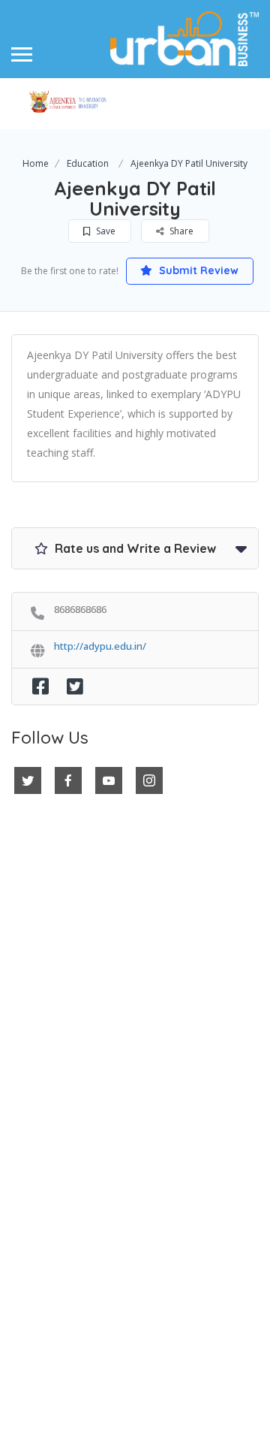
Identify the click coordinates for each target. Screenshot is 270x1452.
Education (88, 163)
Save (105, 231)
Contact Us (43, 1157)
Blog (25, 1191)
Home (35, 163)
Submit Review (197, 270)
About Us (37, 1174)
